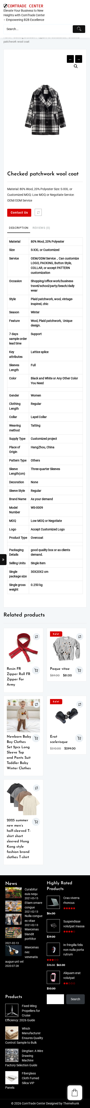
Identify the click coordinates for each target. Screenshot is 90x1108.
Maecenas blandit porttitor (32, 934)
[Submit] (79, 29)
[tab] (18, 228)
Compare (38, 212)
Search (75, 999)
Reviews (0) (41, 227)
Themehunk (71, 1103)
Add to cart (79, 670)
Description (18, 227)
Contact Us (19, 212)
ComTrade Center (33, 1103)
